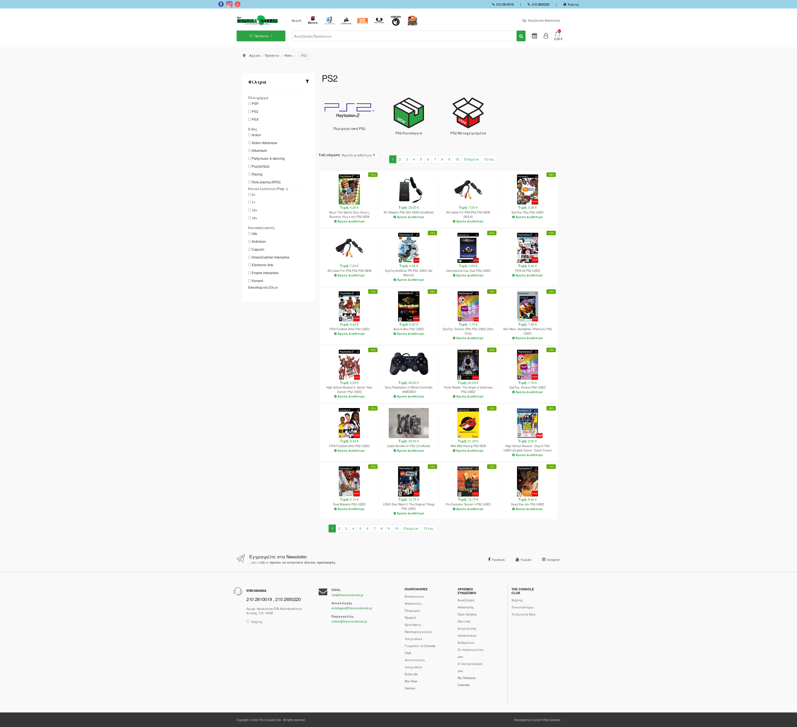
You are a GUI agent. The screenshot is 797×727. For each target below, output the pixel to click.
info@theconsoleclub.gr (347, 595)
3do (254, 233)
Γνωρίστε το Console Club (420, 649)
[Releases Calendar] (534, 35)
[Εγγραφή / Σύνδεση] (545, 35)
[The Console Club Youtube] (238, 4)
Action (256, 134)
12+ (254, 210)
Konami (257, 280)
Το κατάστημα (522, 607)
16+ (254, 218)
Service (410, 688)
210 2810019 (505, 4)
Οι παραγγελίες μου (471, 653)
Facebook (498, 559)
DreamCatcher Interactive (270, 257)
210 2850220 (540, 4)
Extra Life (411, 674)
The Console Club (270, 720)
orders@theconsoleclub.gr (349, 621)
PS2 (255, 111)
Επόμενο (471, 159)
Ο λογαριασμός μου (470, 667)
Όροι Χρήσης (467, 614)
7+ (253, 202)
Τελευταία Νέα (523, 614)
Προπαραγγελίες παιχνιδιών (418, 635)
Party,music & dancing (268, 158)
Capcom (258, 249)
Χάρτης (573, 4)
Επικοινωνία (414, 596)
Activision (259, 241)
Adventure (259, 150)
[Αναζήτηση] (521, 36)
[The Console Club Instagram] (229, 4)
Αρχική (296, 20)
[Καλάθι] (557, 33)
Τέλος (489, 159)
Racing (257, 174)
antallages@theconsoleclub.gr (351, 608)
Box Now (411, 681)
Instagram (553, 559)
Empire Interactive (265, 272)
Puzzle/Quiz (261, 166)
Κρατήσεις (413, 624)
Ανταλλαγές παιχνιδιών (415, 663)
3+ (253, 194)
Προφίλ (410, 617)
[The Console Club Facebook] (221, 4)
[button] (556, 39)
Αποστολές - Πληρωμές (414, 607)
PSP (255, 103)
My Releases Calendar (467, 681)
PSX (255, 119)
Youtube (525, 559)
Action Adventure (264, 142)
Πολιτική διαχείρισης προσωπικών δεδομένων (467, 632)
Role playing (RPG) (266, 182)
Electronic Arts (262, 264)
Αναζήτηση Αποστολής (544, 20)
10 (457, 159)
